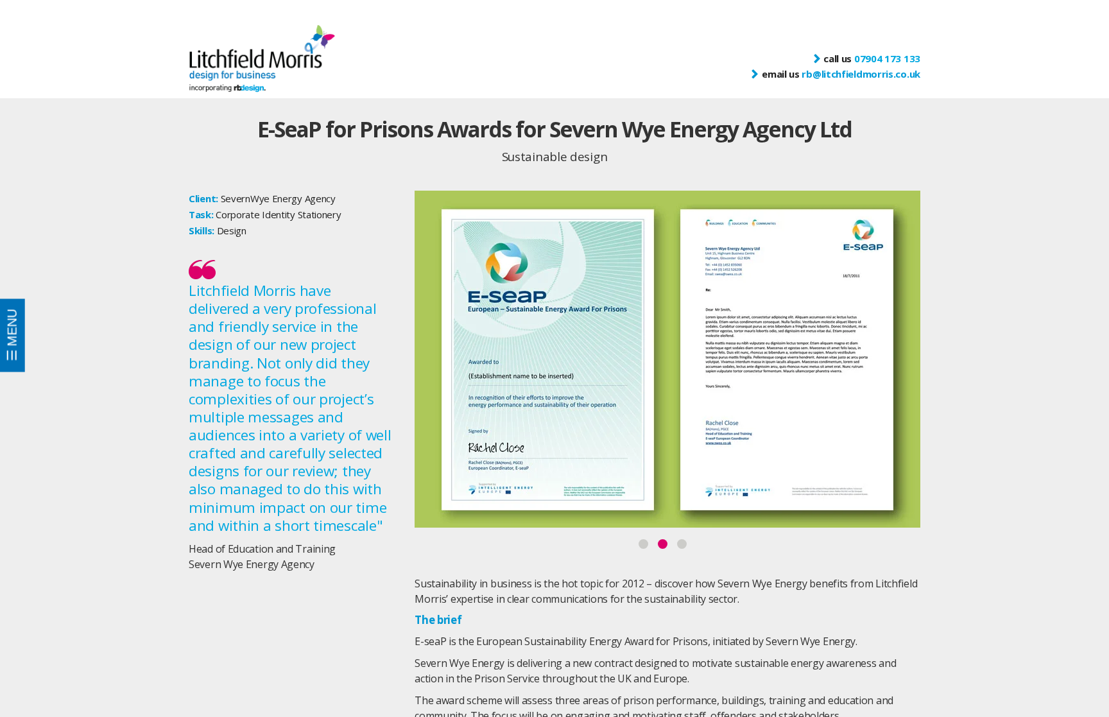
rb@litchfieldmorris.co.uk (861, 73)
